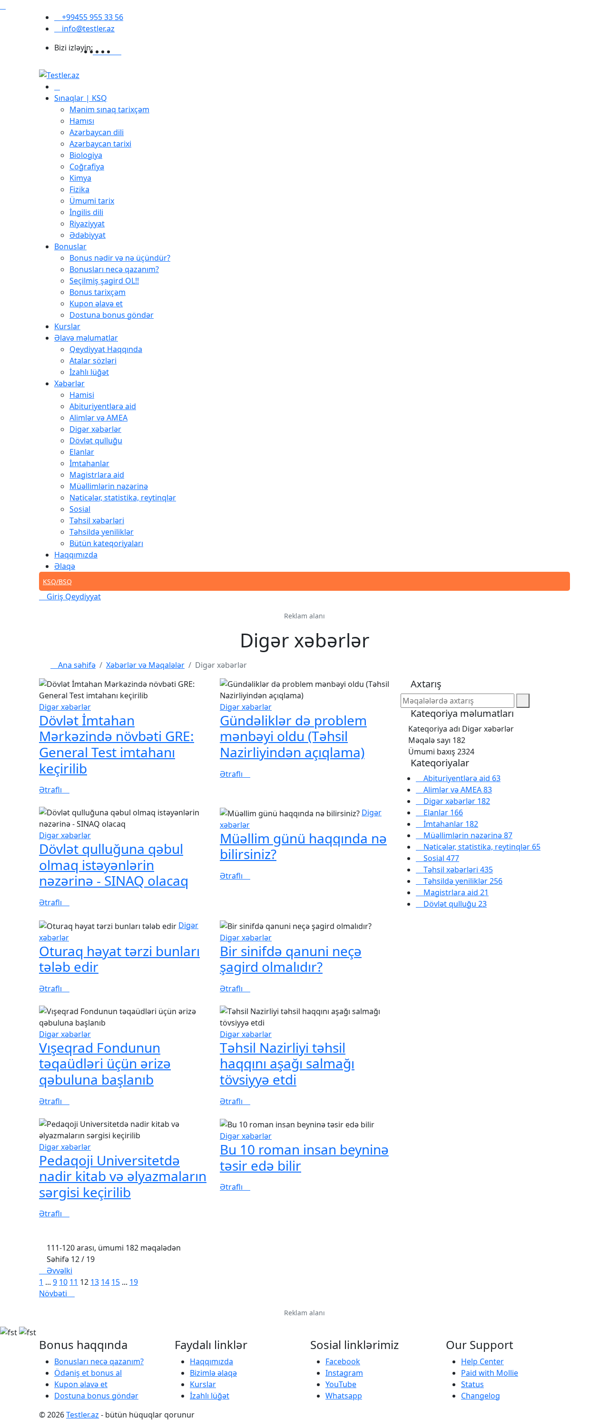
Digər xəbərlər (95, 429)
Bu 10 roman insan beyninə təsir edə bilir (304, 1157)
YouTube (340, 1384)
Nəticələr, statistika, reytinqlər (122, 497)
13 (94, 1282)
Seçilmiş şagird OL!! (104, 280)
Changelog (480, 1395)
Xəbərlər (69, 383)
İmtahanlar (89, 463)
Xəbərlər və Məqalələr (145, 665)
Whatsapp (343, 1395)
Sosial (79, 509)
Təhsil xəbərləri (96, 520)
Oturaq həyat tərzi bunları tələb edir (119, 959)
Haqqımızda (76, 554)
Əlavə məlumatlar (86, 338)
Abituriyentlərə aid (102, 406)
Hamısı (81, 121)
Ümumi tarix (91, 201)
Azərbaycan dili (96, 132)
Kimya (80, 178)
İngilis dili (86, 212)
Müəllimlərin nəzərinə (108, 486)
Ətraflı (51, 789)
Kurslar (67, 326)
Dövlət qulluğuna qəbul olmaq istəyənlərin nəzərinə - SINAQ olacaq (113, 865)
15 (115, 1282)
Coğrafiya (86, 166)
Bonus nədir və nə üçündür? (119, 258)
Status (472, 1384)
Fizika (79, 189)
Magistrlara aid (96, 474)
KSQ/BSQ (57, 581)
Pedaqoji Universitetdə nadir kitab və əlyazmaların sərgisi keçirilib (122, 1176)
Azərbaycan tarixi (100, 143)
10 (63, 1282)
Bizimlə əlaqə (213, 1373)
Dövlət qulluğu (95, 440)
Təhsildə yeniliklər (101, 532)
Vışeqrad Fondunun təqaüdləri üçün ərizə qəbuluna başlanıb (105, 1063)
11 (73, 1282)
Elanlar (81, 452)
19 (133, 1282)
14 (105, 1282)
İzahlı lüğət (89, 372)
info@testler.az (87, 28)
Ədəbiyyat (87, 235)
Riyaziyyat (87, 223)
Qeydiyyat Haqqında (105, 349)
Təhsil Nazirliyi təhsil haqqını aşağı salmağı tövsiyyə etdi (287, 1063)
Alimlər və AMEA (98, 417)
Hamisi (81, 395)
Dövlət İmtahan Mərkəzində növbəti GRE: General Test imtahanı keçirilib (116, 744)
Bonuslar (70, 246)
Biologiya (85, 155)
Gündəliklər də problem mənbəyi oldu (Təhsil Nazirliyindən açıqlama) (293, 736)
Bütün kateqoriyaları (106, 543)
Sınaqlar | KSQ (80, 98)
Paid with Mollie (489, 1373)
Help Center (482, 1361)
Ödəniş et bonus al (88, 1373)
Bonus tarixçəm (97, 292)
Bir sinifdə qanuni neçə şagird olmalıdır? (291, 959)
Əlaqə (64, 566)
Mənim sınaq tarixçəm (109, 109)
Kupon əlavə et (96, 303)
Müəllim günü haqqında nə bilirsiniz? (303, 846)
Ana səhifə (76, 665)
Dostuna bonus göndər (111, 315)
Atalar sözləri (93, 360)
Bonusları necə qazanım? (114, 269)
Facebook (342, 1361)
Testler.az (82, 1414)
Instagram (344, 1373)
